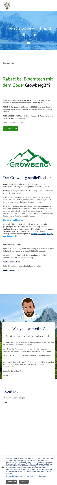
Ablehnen (23, 482)
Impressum (30, 476)
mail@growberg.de (17, 398)
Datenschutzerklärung (14, 476)
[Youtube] (28, 43)
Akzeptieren (11, 482)
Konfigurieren (44, 476)
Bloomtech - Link (10, 129)
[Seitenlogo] (7, 5)
